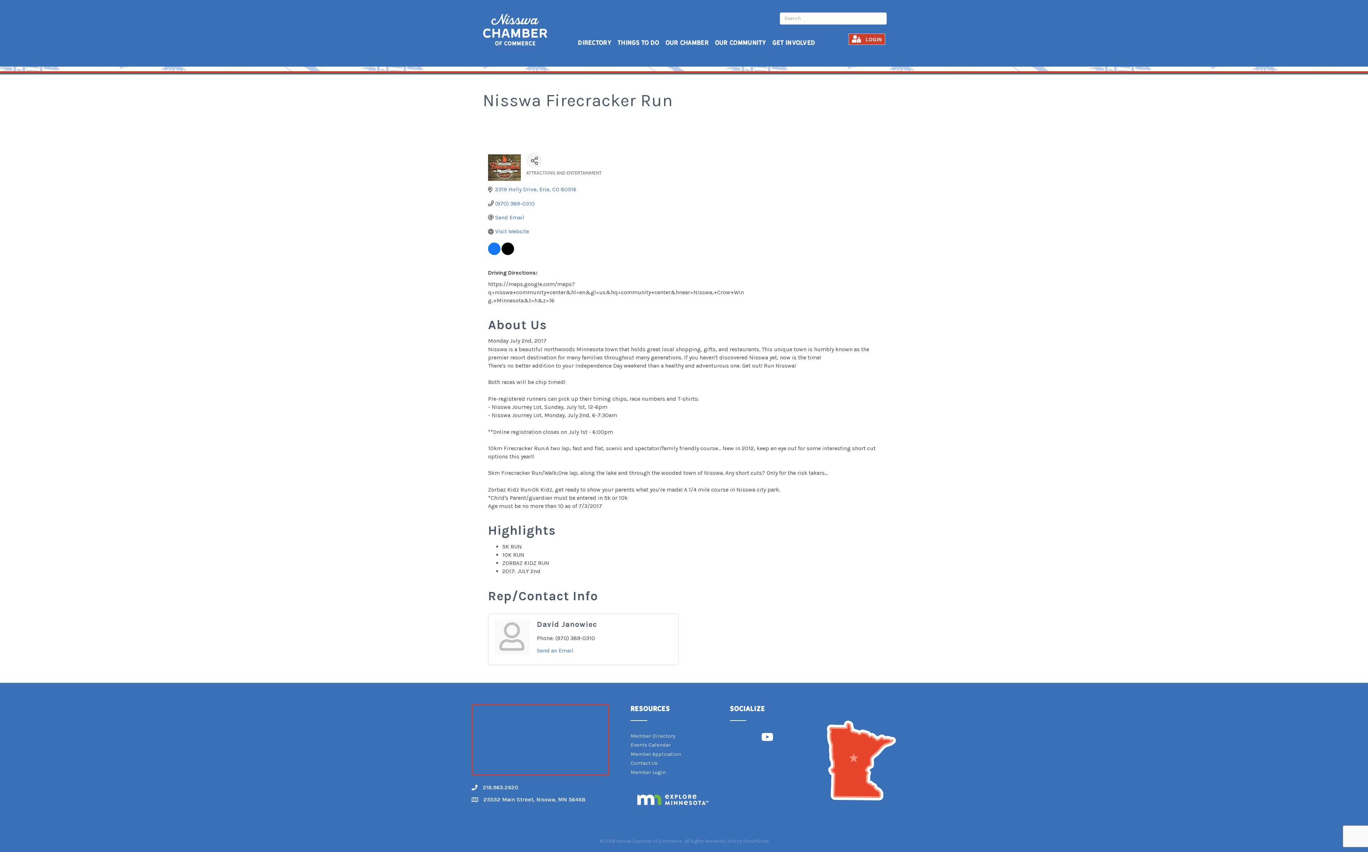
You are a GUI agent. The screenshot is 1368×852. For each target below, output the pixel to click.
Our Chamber (687, 42)
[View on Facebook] (494, 253)
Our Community (740, 42)
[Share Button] (534, 160)
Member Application (656, 754)
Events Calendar (651, 745)
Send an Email (555, 650)
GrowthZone (756, 841)
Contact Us (644, 763)
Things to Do (638, 42)
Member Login (648, 772)
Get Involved (793, 42)
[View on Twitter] (508, 253)
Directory (594, 42)
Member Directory (653, 736)
